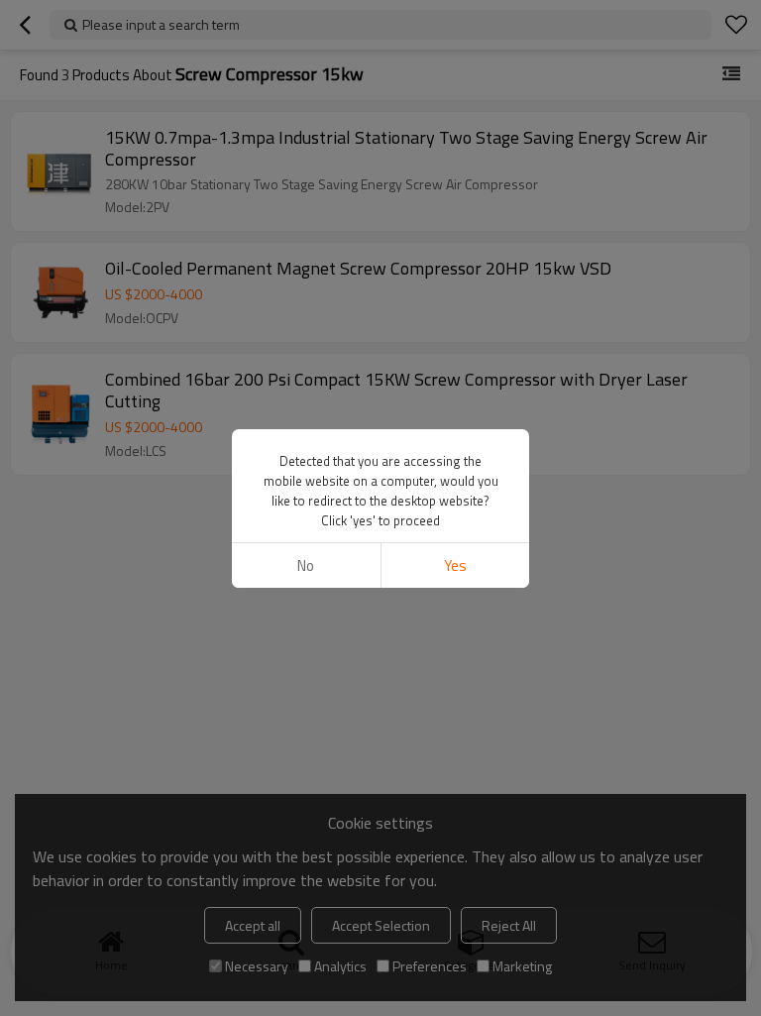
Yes (455, 565)
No (305, 565)
